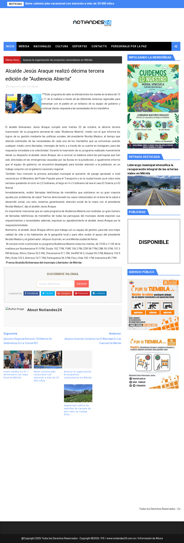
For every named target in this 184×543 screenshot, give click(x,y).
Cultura (61, 46)
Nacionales (42, 46)
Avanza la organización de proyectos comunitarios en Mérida (67, 4)
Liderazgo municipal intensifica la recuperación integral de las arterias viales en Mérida (152, 169)
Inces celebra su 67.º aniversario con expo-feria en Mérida (16, 374)
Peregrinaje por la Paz (129, 46)
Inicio (10, 46)
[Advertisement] (153, 425)
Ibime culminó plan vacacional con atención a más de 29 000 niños (46, 376)
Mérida (24, 46)
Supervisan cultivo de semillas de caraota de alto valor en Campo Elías (77, 410)
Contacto (99, 46)
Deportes (79, 46)
